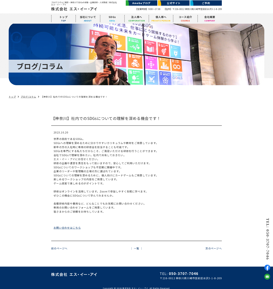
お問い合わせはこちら (67, 228)
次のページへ (213, 248)
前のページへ (59, 248)
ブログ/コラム (28, 96)
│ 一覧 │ (136, 248)
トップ (12, 96)
